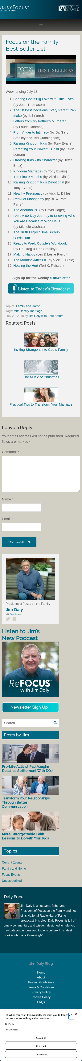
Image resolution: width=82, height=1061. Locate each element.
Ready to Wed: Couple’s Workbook (40, 243)
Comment (10, 452)
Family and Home (28, 306)
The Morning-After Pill (30, 260)
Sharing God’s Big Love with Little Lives (43, 99)
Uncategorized (12, 880)
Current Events (12, 862)
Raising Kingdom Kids (30, 143)
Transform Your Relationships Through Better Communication (26, 802)
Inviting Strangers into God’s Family (41, 349)
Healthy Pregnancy (27, 193)
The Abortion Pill (25, 210)
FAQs (41, 1002)
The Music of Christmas (41, 377)
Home (41, 972)
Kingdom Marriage (27, 171)
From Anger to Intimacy (31, 132)
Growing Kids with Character (35, 160)
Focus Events (11, 874)
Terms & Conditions (41, 987)
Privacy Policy (41, 992)
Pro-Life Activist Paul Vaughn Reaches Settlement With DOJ (27, 768)
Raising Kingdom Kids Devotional (38, 182)
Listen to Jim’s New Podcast (21, 634)
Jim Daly (14, 11)
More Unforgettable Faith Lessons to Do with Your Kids (25, 836)
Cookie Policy (41, 997)
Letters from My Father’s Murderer (39, 121)
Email (7, 519)
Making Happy (24, 254)
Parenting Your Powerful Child (36, 149)
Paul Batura (15, 614)
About (41, 977)
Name (7, 499)
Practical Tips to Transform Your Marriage (41, 404)
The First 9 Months (27, 177)
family (25, 311)
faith (16, 311)
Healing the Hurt (25, 265)
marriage (36, 311)
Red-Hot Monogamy (28, 199)
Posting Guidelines (41, 982)
